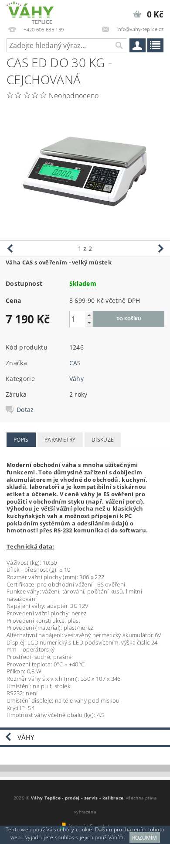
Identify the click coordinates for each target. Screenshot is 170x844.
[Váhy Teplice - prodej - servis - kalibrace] (30, 11)
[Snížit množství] (89, 323)
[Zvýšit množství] (89, 315)
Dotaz (25, 410)
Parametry (60, 439)
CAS (75, 363)
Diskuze (103, 439)
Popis (21, 439)
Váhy (76, 378)
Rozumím (144, 837)
